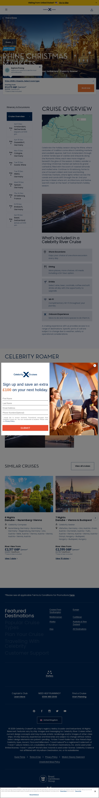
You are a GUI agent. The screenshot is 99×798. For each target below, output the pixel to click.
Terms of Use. (78, 791)
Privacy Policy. (10, 421)
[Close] (95, 791)
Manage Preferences (34, 794)
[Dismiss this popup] (95, 366)
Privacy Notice (63, 791)
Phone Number (9, 413)
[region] (49, 792)
